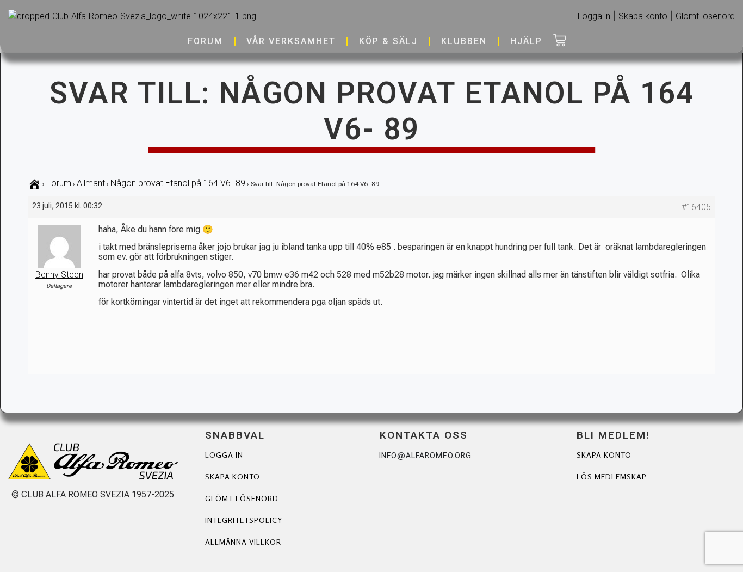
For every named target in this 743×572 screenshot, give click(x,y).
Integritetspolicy (243, 520)
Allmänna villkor (243, 541)
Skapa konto (232, 476)
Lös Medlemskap (612, 476)
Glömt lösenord (241, 498)
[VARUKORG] (559, 41)
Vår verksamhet (291, 41)
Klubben (464, 41)
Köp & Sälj (388, 41)
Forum (205, 41)
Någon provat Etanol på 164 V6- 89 (177, 183)
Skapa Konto (604, 454)
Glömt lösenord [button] (705, 16)
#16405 (696, 207)
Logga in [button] (594, 16)
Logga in (224, 454)
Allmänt (91, 183)
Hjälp (526, 41)
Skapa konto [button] (642, 16)
